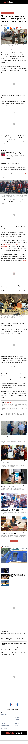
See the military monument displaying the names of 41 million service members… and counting (17, 575)
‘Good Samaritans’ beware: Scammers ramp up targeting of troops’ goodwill (12, 485)
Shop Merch (17, 719)
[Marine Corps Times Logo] (8, 2)
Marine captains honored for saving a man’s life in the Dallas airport (15, 152)
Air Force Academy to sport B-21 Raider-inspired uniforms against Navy (16, 568)
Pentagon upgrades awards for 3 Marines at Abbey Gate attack (13, 634)
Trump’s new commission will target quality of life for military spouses (14, 461)
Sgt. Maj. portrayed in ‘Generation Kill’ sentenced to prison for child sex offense (13, 653)
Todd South (5, 24)
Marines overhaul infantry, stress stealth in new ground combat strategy (12, 638)
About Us (17, 723)
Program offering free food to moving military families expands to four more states (12, 509)
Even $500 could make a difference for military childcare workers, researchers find (12, 532)
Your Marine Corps (7, 13)
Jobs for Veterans (18, 727)
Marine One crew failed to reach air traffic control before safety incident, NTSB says (13, 648)
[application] (14, 555)
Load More (14, 541)
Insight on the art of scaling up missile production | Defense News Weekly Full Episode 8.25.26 (16, 582)
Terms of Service (4, 716)
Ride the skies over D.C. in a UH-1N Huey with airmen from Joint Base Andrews (13, 564)
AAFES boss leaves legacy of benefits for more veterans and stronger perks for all (12, 437)
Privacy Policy (4, 714)
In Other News (5, 419)
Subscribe (17, 714)
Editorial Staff (4, 728)
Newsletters (17, 716)
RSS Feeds (17, 717)
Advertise (3, 723)
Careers (16, 725)
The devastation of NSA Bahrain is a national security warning (14, 643)
